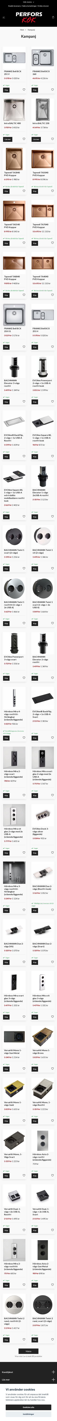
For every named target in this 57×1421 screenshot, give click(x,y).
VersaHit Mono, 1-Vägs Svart (13, 1155)
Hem (22, 30)
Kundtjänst (7, 1372)
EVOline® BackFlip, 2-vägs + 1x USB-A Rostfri (13, 438)
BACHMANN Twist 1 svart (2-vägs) (14, 551)
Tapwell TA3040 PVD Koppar (12, 173)
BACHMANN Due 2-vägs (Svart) (42, 945)
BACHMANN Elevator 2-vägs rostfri (40, 659)
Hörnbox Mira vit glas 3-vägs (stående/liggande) (42, 998)
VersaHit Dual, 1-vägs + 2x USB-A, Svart (41, 1212)
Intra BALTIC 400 (12, 123)
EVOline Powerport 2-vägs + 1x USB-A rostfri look (42, 383)
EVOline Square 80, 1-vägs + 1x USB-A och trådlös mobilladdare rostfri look (14, 495)
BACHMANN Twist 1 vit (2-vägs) (43, 551)
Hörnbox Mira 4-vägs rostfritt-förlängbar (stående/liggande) (13, 715)
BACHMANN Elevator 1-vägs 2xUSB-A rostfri (40, 493)
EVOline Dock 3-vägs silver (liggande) (41, 831)
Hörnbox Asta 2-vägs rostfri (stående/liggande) (42, 1157)
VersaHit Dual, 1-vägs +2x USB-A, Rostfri (12, 1212)
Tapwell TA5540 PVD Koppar (12, 225)
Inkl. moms (27, 2)
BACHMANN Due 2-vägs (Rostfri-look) (42, 887)
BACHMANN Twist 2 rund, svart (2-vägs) (43, 1319)
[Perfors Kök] (29, 17)
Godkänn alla (28, 1407)
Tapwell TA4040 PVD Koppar (40, 277)
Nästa (28, 1351)
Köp (6, 90)
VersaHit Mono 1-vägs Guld (12, 1103)
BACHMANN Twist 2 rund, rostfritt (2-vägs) (14, 1321)
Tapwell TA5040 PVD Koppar (40, 173)
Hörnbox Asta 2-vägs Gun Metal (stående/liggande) (42, 1266)
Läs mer (8, 139)
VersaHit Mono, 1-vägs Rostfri (42, 1103)
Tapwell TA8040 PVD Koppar (12, 277)
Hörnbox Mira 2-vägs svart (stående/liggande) (13, 774)
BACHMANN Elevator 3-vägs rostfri (12, 383)
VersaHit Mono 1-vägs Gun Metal (12, 1051)
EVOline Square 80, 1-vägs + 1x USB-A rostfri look (42, 438)
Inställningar (28, 1414)
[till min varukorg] (53, 17)
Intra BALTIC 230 (41, 123)
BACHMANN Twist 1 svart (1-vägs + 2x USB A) (43, 605)
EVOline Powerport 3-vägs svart (13, 658)
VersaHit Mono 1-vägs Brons (41, 1051)
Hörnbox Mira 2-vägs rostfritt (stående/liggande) (13, 1266)
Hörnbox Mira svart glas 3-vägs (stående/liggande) (14, 998)
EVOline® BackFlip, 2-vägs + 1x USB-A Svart (42, 714)
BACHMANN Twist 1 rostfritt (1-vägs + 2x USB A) (14, 605)
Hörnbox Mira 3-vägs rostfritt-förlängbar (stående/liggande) (13, 890)
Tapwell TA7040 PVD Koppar (40, 225)
